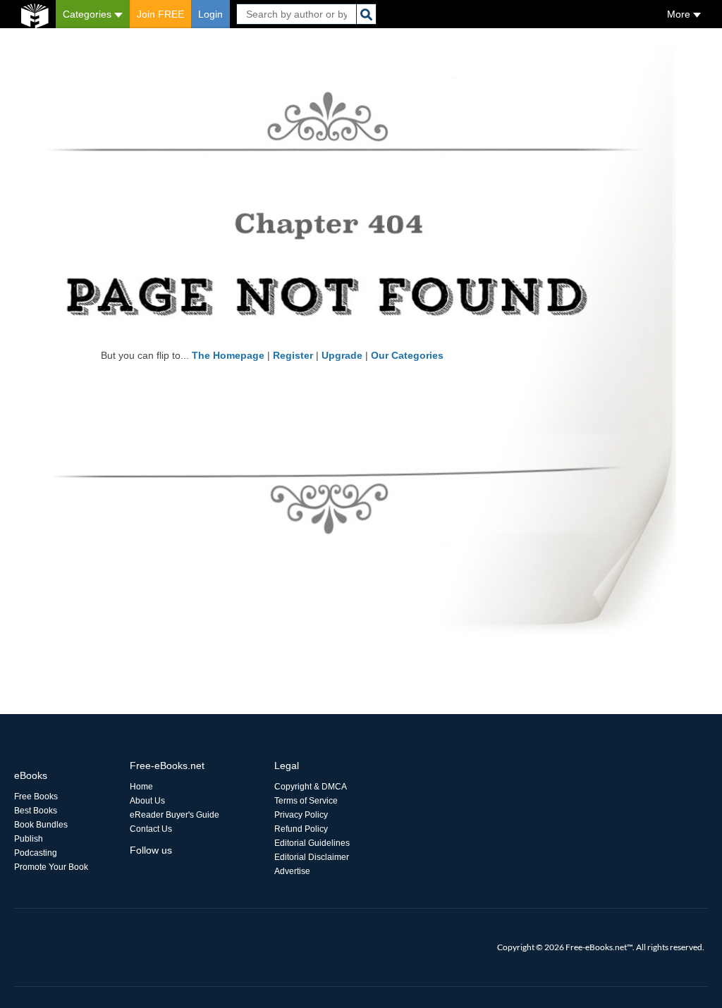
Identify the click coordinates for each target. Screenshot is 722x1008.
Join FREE (160, 14)
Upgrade (342, 355)
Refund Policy (301, 829)
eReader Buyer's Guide (174, 815)
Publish (28, 839)
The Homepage (228, 355)
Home (141, 787)
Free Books (36, 796)
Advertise (292, 871)
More (680, 14)
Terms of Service (306, 801)
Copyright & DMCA (310, 787)
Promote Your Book (51, 867)
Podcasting (35, 853)
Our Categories (407, 355)
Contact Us (151, 829)
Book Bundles (41, 825)
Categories (88, 14)
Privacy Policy (301, 815)
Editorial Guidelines (312, 843)
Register (293, 355)
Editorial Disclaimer (311, 857)
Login (210, 14)
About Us (147, 801)
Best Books (35, 811)
